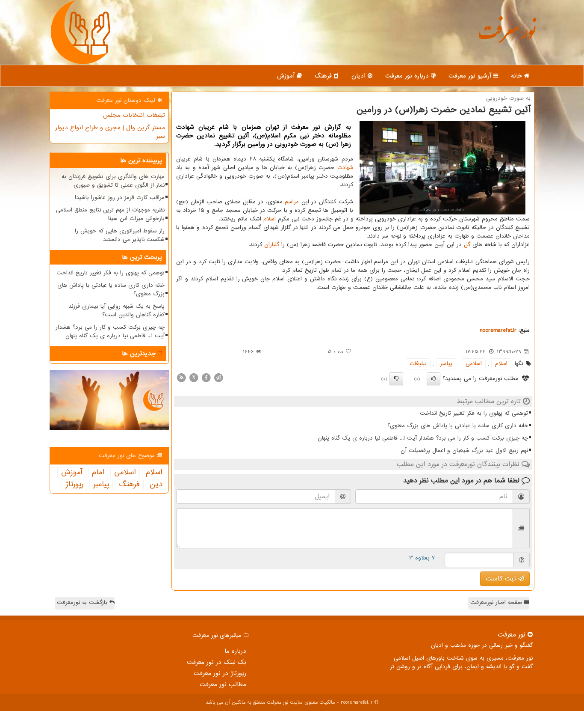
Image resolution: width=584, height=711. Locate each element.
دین (156, 484)
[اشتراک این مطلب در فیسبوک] (206, 377)
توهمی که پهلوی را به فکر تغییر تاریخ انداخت (474, 413)
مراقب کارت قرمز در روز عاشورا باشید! (120, 197)
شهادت (345, 168)
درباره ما (235, 651)
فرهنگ (324, 75)
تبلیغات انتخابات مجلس (134, 115)
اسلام (269, 219)
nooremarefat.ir (498, 330)
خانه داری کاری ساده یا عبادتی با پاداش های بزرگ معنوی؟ (457, 426)
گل (467, 245)
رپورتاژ (74, 484)
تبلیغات (418, 364)
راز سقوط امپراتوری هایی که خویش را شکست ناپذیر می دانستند (120, 235)
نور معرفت (507, 36)
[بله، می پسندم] (433, 378)
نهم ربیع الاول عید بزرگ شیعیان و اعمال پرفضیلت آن (464, 450)
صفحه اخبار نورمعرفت (497, 602)
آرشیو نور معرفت (470, 75)
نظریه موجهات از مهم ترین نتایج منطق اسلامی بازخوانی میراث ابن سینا (110, 214)
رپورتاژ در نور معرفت (220, 673)
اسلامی (474, 364)
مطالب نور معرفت (223, 684)
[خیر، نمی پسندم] (396, 378)
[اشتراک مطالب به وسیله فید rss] (181, 377)
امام (98, 472)
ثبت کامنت (502, 579)
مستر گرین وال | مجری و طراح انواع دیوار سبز (110, 132)
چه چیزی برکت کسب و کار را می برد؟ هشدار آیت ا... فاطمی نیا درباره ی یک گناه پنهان (423, 438)
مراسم (292, 202)
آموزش (287, 75)
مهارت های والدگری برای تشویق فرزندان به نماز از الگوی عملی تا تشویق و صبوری (113, 181)
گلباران (271, 245)
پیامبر (446, 364)
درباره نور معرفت (408, 75)
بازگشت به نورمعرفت (83, 602)
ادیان (359, 75)
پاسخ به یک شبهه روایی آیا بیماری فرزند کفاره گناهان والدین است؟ (116, 310)
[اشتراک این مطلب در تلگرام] (218, 377)
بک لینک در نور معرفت (216, 662)
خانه (517, 75)
